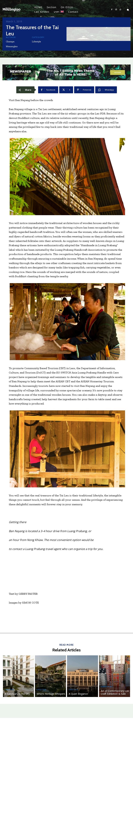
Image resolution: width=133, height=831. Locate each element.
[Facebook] (111, 9)
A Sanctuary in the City (17, 693)
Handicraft (107, 687)
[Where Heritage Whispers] (50, 676)
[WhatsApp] (120, 9)
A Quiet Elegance (78, 693)
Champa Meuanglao (11, 44)
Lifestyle (36, 41)
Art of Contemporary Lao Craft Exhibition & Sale (115, 692)
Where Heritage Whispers (51, 693)
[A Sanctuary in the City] (18, 676)
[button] (128, 9)
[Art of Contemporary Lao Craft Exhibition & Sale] (114, 676)
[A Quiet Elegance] (82, 676)
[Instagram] (116, 9)
